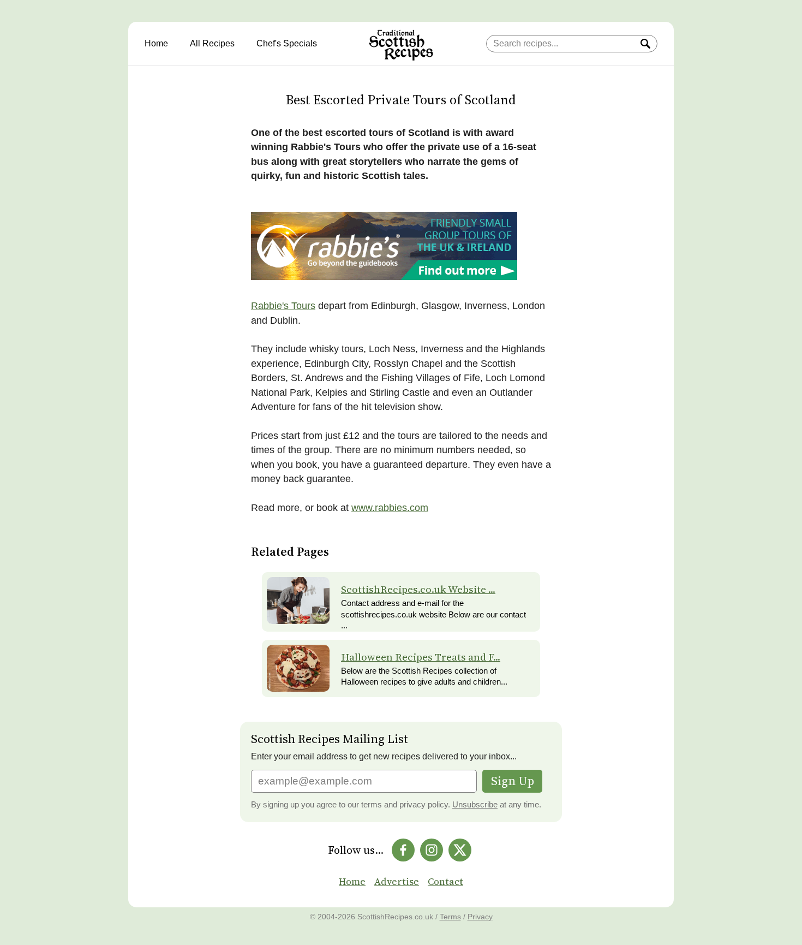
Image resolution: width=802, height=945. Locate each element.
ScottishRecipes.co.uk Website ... (418, 589)
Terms (450, 916)
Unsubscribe (475, 804)
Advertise (396, 881)
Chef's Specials (286, 43)
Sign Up (512, 780)
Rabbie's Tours (283, 305)
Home (156, 43)
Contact (445, 881)
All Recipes (212, 43)
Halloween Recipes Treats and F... (420, 657)
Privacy (480, 916)
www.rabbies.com (389, 507)
